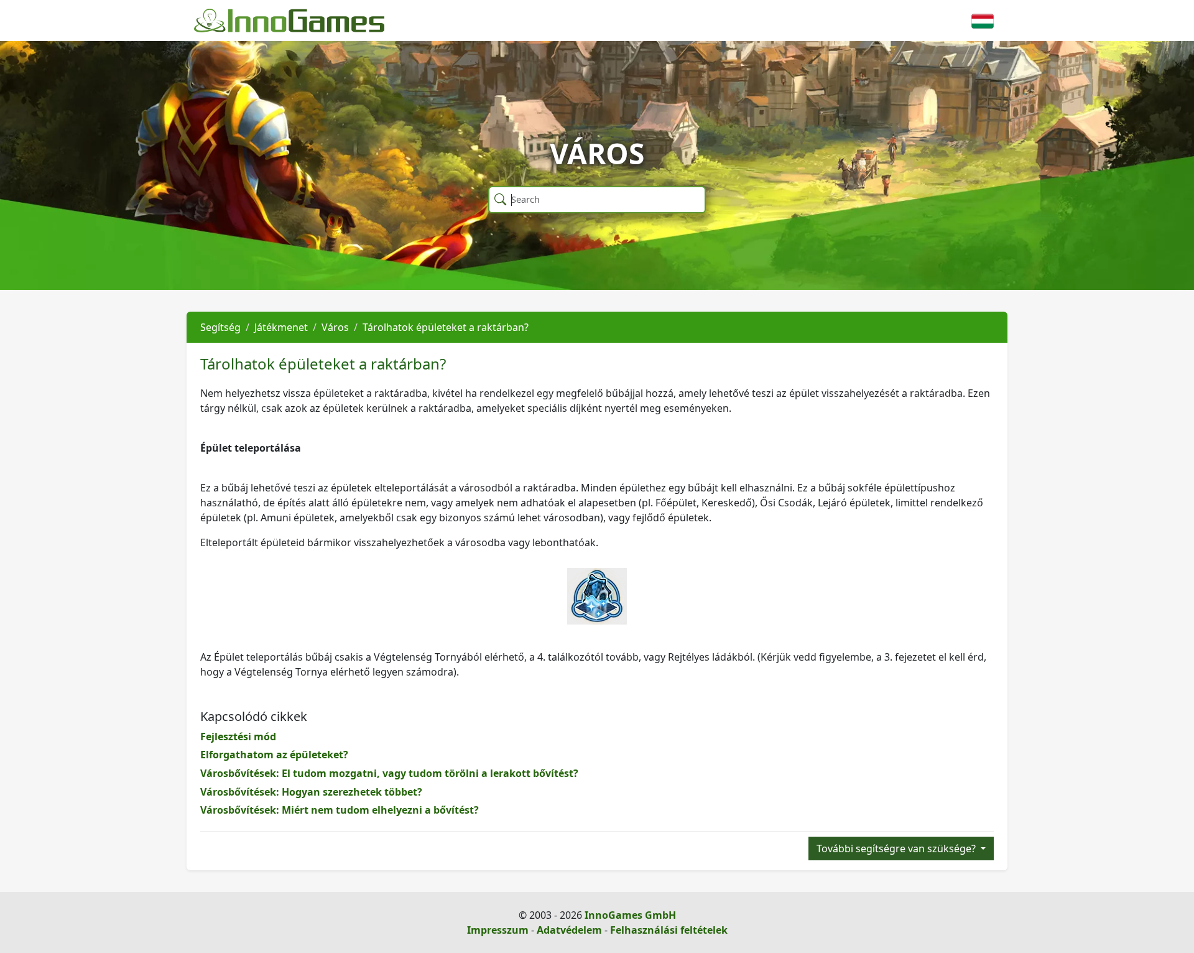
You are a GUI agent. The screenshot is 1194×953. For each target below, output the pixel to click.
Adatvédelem (569, 930)
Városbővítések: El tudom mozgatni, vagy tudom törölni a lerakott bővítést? (389, 773)
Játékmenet (281, 327)
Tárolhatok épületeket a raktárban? (446, 327)
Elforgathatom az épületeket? (274, 754)
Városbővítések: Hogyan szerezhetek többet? (311, 792)
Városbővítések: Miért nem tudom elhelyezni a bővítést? (339, 810)
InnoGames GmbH (630, 915)
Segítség (220, 327)
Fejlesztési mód (238, 736)
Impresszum (498, 930)
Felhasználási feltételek (669, 930)
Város (335, 327)
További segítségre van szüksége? (897, 848)
